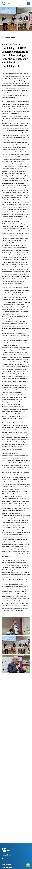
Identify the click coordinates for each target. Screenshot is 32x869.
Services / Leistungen (8, 862)
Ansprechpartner (7, 867)
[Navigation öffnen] (28, 865)
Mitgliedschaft (6, 864)
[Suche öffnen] (28, 3)
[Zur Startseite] (6, 3)
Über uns (4, 859)
